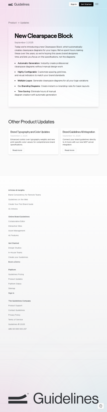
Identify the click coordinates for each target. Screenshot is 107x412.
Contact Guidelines (16, 310)
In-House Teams (15, 252)
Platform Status (14, 284)
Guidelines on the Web (18, 199)
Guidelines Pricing (16, 274)
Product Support (15, 305)
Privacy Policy (14, 315)
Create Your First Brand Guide (20, 204)
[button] (101, 406)
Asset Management (16, 231)
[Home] (18, 4)
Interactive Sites (15, 226)
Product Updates (15, 279)
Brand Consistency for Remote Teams (24, 195)
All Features (13, 235)
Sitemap (11, 288)
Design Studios (14, 248)
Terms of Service (15, 319)
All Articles (13, 209)
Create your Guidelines (18, 257)
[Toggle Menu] (97, 4)
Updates (24, 22)
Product (12, 22)
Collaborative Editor (16, 221)
